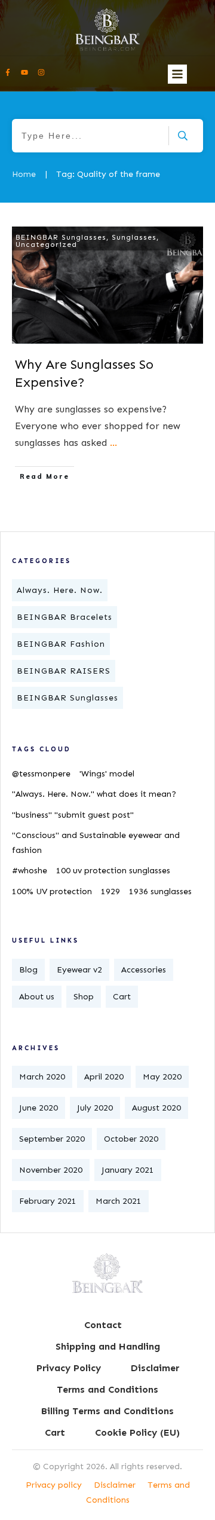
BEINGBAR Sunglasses (61, 237)
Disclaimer (115, 1485)
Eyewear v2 (79, 970)
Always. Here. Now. (60, 590)
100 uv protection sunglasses (113, 870)
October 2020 (131, 1139)
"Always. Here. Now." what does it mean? (94, 794)
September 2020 (52, 1139)
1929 (110, 891)
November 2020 (50, 1170)
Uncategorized (46, 244)
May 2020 (162, 1077)
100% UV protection (52, 891)
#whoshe (29, 870)
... (113, 442)
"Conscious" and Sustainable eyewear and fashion (96, 842)
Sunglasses (134, 237)
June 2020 (38, 1108)
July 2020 (95, 1108)
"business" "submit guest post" (73, 815)
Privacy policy (54, 1485)
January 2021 (128, 1170)
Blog (28, 970)
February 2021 (47, 1201)
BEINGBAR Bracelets (64, 617)
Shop (83, 997)
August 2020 (156, 1108)
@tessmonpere (41, 774)
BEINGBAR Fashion (61, 644)
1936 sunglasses (160, 891)
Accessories (143, 970)
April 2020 (104, 1077)
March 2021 (119, 1201)
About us (36, 997)
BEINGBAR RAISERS (63, 671)
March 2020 (42, 1077)
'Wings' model (106, 774)
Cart (122, 997)
